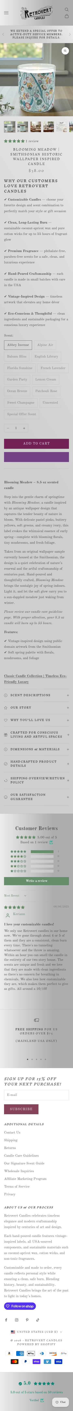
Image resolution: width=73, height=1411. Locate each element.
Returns (10, 1148)
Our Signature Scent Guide (24, 1163)
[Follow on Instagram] (17, 1320)
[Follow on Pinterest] (27, 1320)
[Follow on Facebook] (6, 1320)
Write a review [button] (36, 881)
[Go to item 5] (61, 127)
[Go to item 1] (9, 127)
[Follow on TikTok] (38, 1320)
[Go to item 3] (35, 127)
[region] (36, 1035)
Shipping (10, 1140)
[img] (14, 907)
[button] (15, 141)
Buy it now (36, 457)
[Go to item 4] (48, 127)
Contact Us (12, 1132)
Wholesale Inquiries (19, 1171)
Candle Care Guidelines (21, 1156)
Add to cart (36, 443)
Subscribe (21, 1109)
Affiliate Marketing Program (25, 1179)
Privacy (9, 1194)
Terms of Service (17, 1186)
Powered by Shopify (36, 1344)
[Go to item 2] (22, 127)
